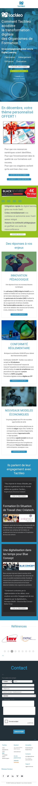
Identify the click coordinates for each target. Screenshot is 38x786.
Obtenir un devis (18, 234)
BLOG (3, 753)
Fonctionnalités (5, 749)
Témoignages (4, 754)
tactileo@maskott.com (29, 756)
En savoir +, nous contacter (19, 179)
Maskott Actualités (29, 747)
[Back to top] (3, 656)
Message (7, 699)
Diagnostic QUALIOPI (19, 380)
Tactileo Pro (16, 760)
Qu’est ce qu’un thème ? (19, 175)
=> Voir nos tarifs (12, 435)
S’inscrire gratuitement (19, 66)
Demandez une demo (19, 71)
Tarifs (3, 751)
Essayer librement (19, 314)
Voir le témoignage (19, 496)
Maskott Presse (28, 749)
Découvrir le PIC (19, 451)
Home (3, 747)
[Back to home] (15, 4)
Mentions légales (5, 758)
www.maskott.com (17, 751)
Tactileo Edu (16, 762)
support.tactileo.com (29, 766)
